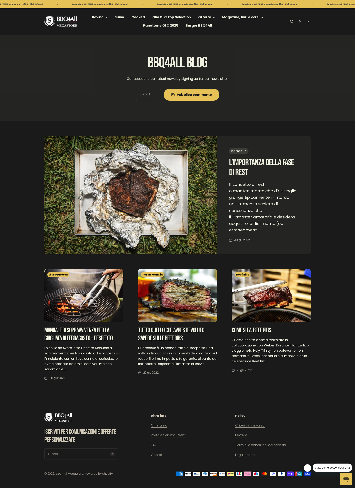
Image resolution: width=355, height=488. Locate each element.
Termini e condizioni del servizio (260, 445)
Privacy (241, 435)
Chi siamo (159, 425)
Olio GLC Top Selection (171, 17)
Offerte (204, 17)
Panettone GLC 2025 (160, 25)
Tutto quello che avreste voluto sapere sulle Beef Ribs (171, 334)
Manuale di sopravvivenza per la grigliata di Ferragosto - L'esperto (78, 334)
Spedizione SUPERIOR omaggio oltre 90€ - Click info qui (75, 4)
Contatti (157, 454)
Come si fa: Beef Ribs (251, 330)
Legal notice (245, 454)
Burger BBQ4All (199, 25)
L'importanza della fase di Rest (261, 167)
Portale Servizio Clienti (168, 435)
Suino (119, 17)
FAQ (154, 445)
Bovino (98, 17)
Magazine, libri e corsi (240, 17)
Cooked (138, 17)
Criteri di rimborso (250, 425)
